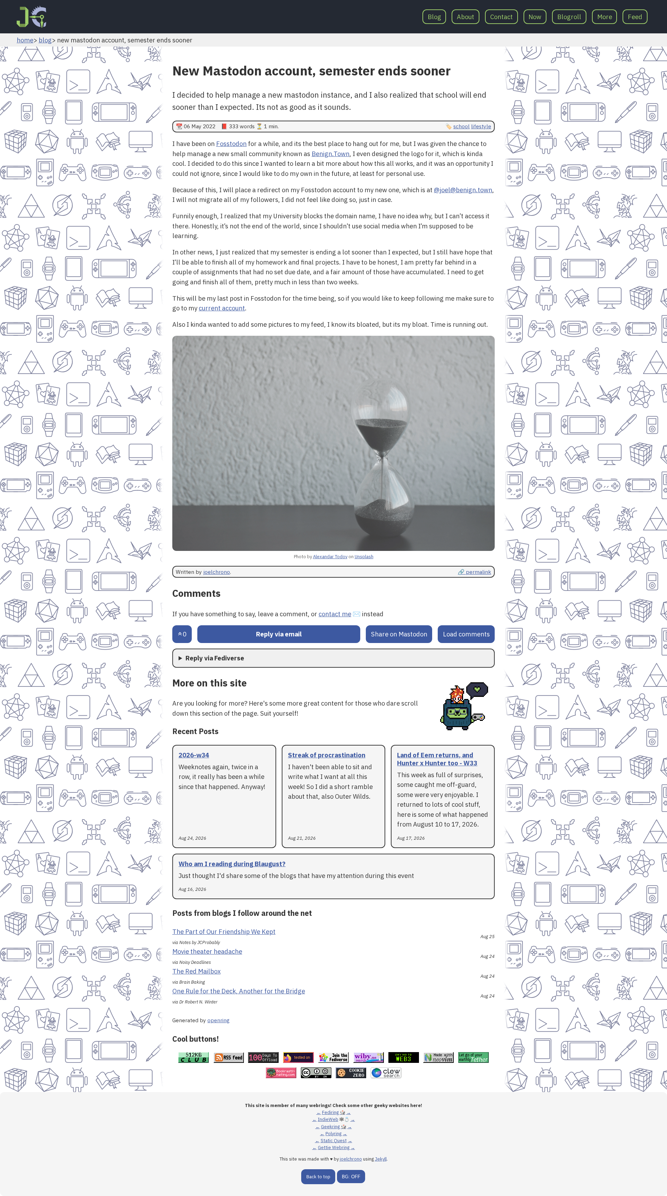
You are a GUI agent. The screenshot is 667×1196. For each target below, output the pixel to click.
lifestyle (481, 126)
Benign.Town (330, 153)
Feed (635, 17)
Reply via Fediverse (215, 658)
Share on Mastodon (399, 634)
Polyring (333, 1134)
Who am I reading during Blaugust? (232, 864)
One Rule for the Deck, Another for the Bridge (238, 991)
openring (218, 1020)
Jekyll (381, 1159)
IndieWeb (328, 1119)
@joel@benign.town (463, 190)
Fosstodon (231, 143)
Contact (501, 17)
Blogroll (569, 17)
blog (45, 40)
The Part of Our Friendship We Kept (223, 931)
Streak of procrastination (326, 755)
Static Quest (334, 1141)
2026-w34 (194, 755)
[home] (31, 17)
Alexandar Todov (330, 557)
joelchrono (216, 571)
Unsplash (364, 557)
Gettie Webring (333, 1147)
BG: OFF (351, 1176)
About (465, 17)
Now (534, 17)
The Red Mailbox (196, 971)
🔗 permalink (474, 571)
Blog (434, 17)
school (461, 126)
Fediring (330, 1112)
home (25, 40)
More (604, 17)
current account (222, 308)
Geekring (330, 1127)
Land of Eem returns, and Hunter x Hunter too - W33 (437, 759)
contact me (335, 614)
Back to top (318, 1177)
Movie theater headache (207, 951)
